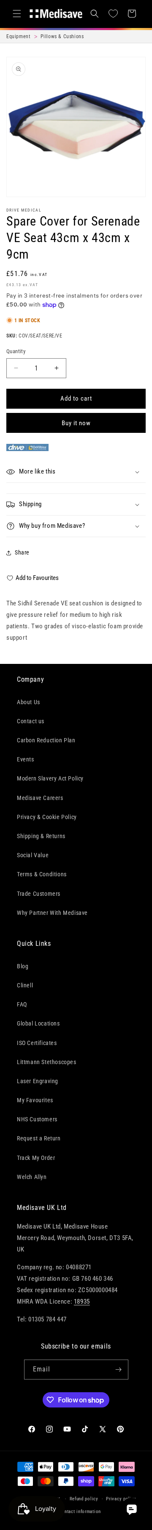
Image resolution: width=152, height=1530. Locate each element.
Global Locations (38, 1023)
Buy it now (76, 423)
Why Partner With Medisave (52, 912)
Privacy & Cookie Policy (47, 817)
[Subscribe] (118, 1370)
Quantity (15, 351)
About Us (28, 702)
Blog (22, 966)
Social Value (33, 855)
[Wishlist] (113, 13)
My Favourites (35, 1100)
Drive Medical (23, 210)
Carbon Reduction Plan (46, 740)
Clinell (25, 985)
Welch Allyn (32, 1176)
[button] (17, 13)
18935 (82, 1301)
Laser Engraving (37, 1081)
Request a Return (39, 1138)
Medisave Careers (40, 797)
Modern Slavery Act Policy (50, 778)
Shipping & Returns (41, 836)
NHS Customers (37, 1119)
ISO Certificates (37, 1043)
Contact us (30, 721)
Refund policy (84, 1499)
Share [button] (22, 552)
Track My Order (36, 1157)
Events (25, 759)
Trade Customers (38, 893)
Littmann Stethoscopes (46, 1062)
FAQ (22, 1004)
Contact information (80, 1511)
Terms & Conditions (42, 874)
